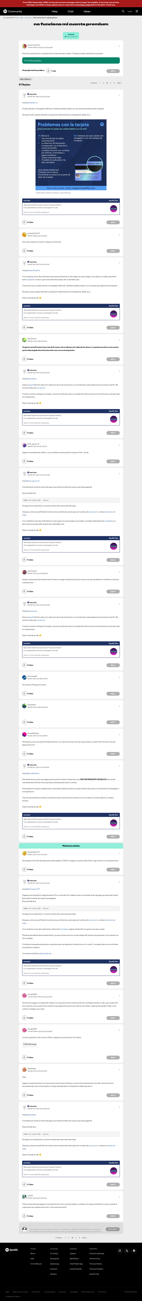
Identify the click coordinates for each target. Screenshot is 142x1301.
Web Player (74, 1258)
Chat (70, 11)
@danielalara (31, 1114)
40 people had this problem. (33, 70)
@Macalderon (31, 102)
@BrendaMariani (32, 773)
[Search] (123, 11)
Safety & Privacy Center (20, 1292)
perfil (32, 385)
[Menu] (137, 11)
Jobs (32, 1258)
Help (54, 11)
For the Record (36, 1264)
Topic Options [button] (25, 79)
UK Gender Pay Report (12, 1296)
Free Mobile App (76, 1264)
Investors (53, 1269)
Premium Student (96, 1269)
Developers (54, 1258)
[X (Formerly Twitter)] (127, 1250)
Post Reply (112, 1229)
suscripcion (40, 388)
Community (15, 11)
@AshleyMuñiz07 (33, 270)
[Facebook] (134, 1250)
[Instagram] (119, 1250)
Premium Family (96, 1264)
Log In (130, 11)
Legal (7, 1292)
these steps (85, 5)
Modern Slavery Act (87, 1292)
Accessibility (74, 1292)
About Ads (62, 1292)
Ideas (87, 11)
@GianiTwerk (31, 378)
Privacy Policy (36, 1292)
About (32, 1253)
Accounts (28, 18)
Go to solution (72, 36)
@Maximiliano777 (33, 889)
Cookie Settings (49, 1292)
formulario (64, 929)
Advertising (54, 1264)
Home (16, 18)
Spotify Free (94, 1274)
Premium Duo (95, 1258)
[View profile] (24, 46)
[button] (119, 46)
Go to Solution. (35, 60)
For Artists (54, 1253)
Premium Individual (97, 1253)
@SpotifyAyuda (45, 953)
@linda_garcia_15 (32, 481)
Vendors (53, 1274)
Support (73, 1253)
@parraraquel (31, 611)
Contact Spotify (76, 1269)
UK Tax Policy (102, 1292)
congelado (30, 279)
